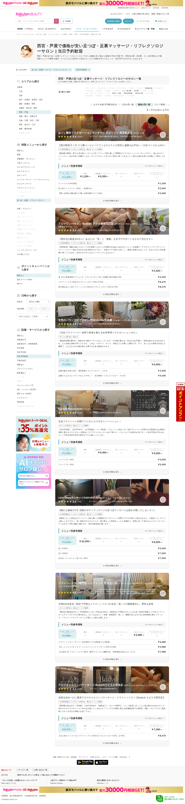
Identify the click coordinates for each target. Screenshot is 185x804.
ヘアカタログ (107, 29)
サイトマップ (83, 757)
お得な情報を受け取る (141, 14)
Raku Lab (163, 29)
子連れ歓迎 (21, 360)
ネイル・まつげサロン (47, 29)
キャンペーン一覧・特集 (145, 29)
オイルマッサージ (24, 184)
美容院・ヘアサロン (25, 29)
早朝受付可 (21, 340)
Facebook (123, 757)
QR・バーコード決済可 (26, 389)
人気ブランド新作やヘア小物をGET (63, 780)
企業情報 (4, 796)
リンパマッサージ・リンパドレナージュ (33, 180)
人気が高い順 (127, 104)
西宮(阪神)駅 (128, 93)
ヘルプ (127, 14)
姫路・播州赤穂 (25, 129)
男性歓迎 (20, 402)
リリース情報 (113, 757)
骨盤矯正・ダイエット (26, 159)
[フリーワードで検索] (56, 21)
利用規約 (74, 757)
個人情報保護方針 (16, 796)
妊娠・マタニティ (24, 209)
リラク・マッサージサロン (87, 29)
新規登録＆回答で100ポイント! (128, 8)
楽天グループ (146, 8)
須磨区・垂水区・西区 (28, 108)
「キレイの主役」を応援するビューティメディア (19, 780)
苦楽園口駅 (149, 88)
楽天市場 (165, 8)
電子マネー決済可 (24, 394)
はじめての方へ (116, 14)
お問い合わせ (95, 757)
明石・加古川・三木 (27, 125)
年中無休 (20, 348)
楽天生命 (156, 8)
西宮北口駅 (139, 93)
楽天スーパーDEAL (25, 280)
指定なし (20, 150)
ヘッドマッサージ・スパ (27, 250)
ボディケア (21, 175)
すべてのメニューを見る (153, 166)
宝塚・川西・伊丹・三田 (29, 120)
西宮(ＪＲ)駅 (116, 93)
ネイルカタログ (124, 29)
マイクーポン (145, 21)
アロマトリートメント (26, 188)
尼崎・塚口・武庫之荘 (28, 116)
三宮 (21, 91)
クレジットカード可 (25, 385)
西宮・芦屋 (73, 34)
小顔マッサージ (23, 163)
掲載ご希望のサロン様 (160, 14)
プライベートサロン (25, 369)
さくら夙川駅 (127, 91)
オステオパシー (23, 171)
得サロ (19, 284)
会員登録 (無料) (113, 21)
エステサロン (66, 29)
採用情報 (42, 796)
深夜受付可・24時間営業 (27, 344)
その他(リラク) (23, 254)
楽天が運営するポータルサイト (108, 780)
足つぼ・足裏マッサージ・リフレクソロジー (66, 56)
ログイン (128, 21)
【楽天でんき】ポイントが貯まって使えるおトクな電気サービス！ (40, 775)
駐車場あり (21, 373)
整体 (19, 155)
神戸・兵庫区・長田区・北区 (31, 100)
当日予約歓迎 (84, 34)
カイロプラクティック (26, 167)
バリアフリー (22, 398)
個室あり (20, 365)
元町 (21, 95)
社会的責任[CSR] (31, 796)
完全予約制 (21, 352)
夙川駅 (136, 91)
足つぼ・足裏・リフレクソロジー (48, 34)
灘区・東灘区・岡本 (27, 104)
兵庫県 (65, 34)
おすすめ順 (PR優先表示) (105, 104)
